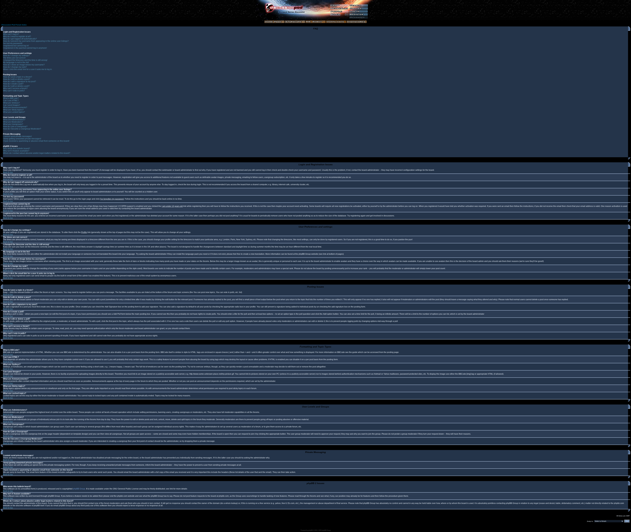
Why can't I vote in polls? (14, 91)
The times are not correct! (14, 58)
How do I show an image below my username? (24, 65)
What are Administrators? (14, 119)
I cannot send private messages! (17, 136)
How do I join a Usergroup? (15, 126)
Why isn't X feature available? (16, 151)
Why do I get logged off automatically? (20, 39)
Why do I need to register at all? (17, 36)
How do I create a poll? (13, 84)
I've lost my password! (12, 43)
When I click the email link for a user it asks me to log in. (27, 69)
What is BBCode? (11, 98)
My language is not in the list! (16, 62)
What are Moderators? (13, 122)
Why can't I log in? (11, 34)
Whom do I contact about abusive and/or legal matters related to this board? (36, 153)
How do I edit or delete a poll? (16, 86)
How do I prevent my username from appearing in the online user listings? (36, 41)
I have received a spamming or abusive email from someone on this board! (36, 141)
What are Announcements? (15, 107)
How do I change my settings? (16, 55)
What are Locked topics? (14, 112)
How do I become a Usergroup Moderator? (22, 129)
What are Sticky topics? (13, 110)
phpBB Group (79, 489)
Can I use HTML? (11, 100)
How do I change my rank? (15, 67)
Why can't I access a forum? (15, 88)
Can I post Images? (11, 105)
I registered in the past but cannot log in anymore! (25, 48)
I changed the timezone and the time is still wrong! (25, 60)
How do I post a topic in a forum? (17, 77)
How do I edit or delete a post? (16, 79)
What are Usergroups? (13, 124)
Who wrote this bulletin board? (16, 148)
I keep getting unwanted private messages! (22, 139)
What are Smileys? (11, 103)
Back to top (8, 172)
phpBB (310, 530)
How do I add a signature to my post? (19, 81)
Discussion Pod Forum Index (14, 25)
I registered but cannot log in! (16, 46)
